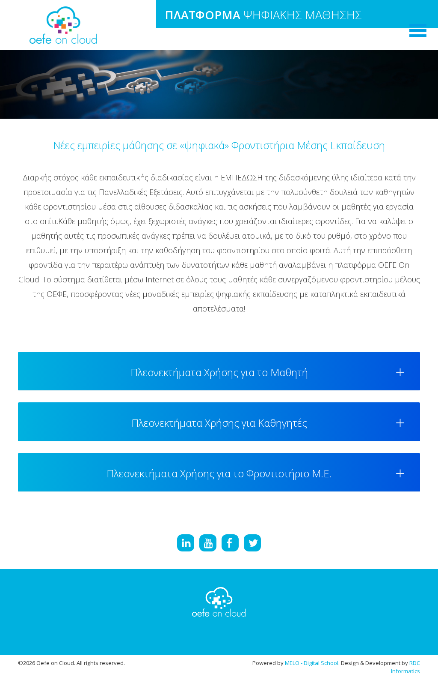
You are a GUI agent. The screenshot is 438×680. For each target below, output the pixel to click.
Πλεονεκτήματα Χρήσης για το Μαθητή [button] (219, 372)
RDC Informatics (405, 667)
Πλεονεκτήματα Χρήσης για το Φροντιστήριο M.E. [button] (219, 473)
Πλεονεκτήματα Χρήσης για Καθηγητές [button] (219, 423)
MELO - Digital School (311, 663)
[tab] (219, 371)
